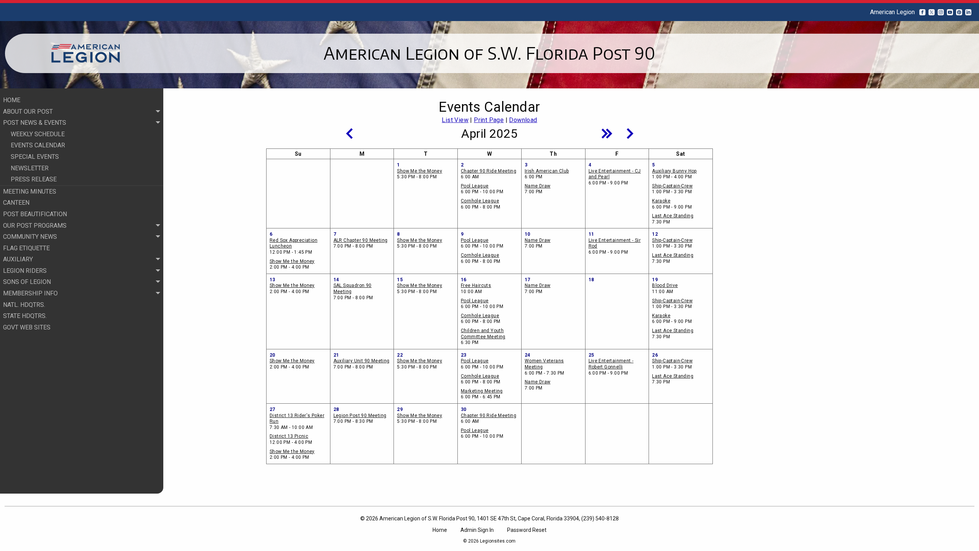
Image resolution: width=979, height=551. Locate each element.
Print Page (489, 120)
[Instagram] (940, 12)
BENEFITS (24, 350)
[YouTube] (950, 12)
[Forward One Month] (629, 133)
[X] (931, 12)
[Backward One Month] (349, 133)
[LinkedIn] (968, 12)
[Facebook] (922, 12)
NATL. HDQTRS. (24, 304)
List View (455, 120)
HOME (11, 100)
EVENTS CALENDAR (38, 145)
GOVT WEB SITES (26, 327)
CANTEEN (16, 202)
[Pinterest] (959, 12)
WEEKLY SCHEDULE (38, 134)
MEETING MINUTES (29, 191)
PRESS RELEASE (34, 179)
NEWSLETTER (30, 168)
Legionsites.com (498, 541)
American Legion (892, 12)
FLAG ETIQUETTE (26, 248)
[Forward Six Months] (607, 133)
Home (440, 530)
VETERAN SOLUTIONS (41, 338)
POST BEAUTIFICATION (35, 214)
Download (523, 120)
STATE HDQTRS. (25, 316)
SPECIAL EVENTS (35, 156)
